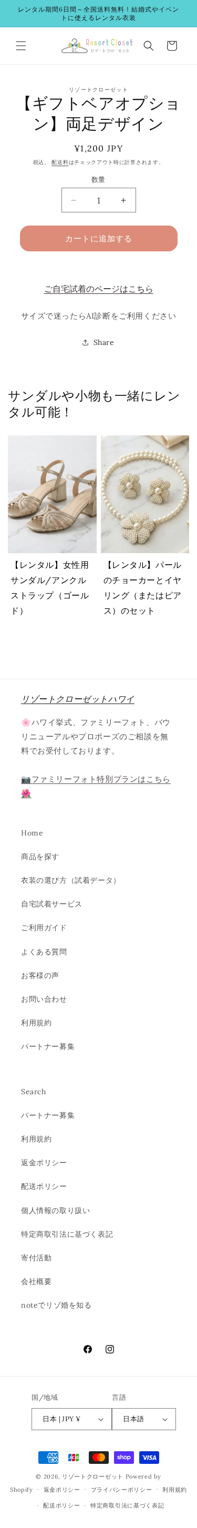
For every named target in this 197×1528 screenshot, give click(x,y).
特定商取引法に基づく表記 (67, 1234)
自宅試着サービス (51, 904)
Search (33, 1091)
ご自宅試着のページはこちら (98, 288)
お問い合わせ (44, 999)
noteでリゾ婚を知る (56, 1305)
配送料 (59, 162)
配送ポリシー (44, 1186)
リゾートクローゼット (92, 1476)
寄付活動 (36, 1257)
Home (32, 833)
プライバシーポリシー (121, 1489)
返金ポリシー (44, 1162)
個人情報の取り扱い (55, 1210)
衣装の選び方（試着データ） (71, 880)
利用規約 (36, 1022)
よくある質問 (44, 951)
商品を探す (40, 856)
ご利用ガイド (44, 927)
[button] (21, 45)
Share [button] (104, 342)
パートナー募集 (48, 1046)
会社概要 (36, 1281)
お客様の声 (40, 975)
